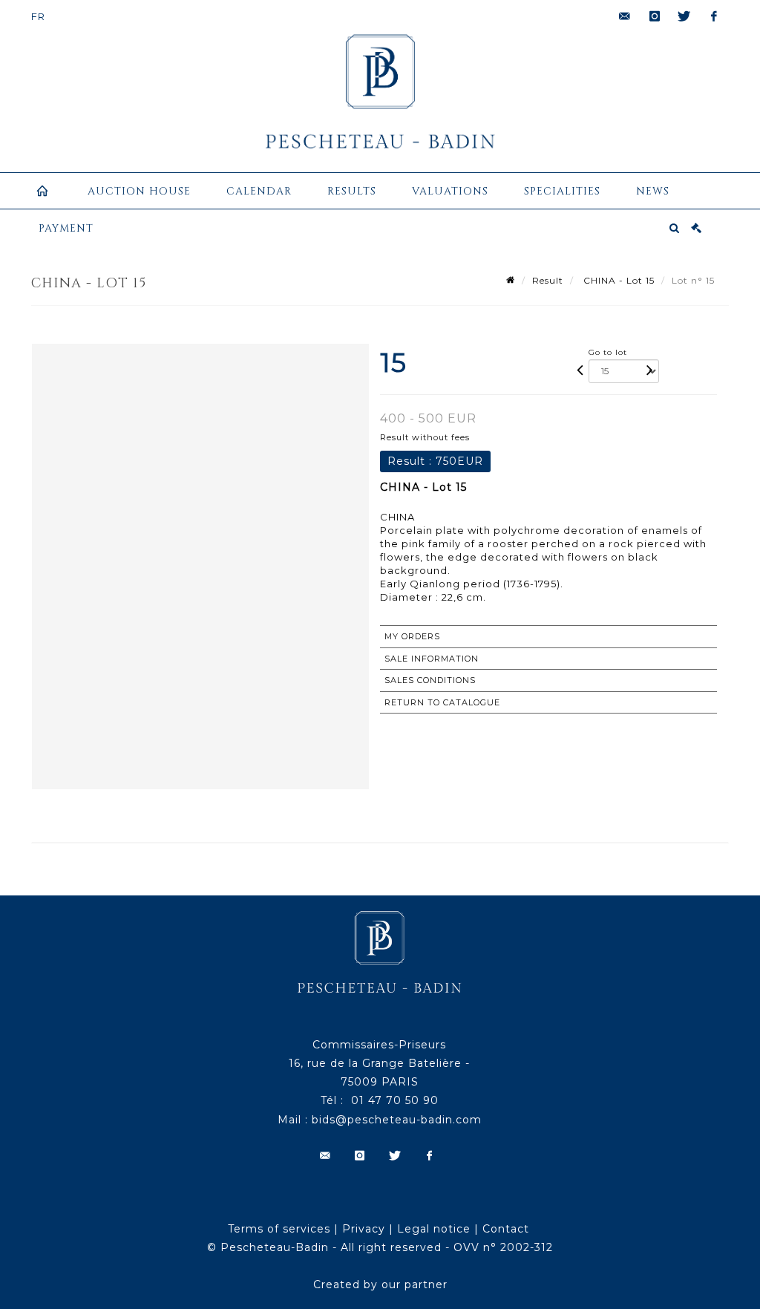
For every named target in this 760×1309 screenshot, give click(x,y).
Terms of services (279, 1228)
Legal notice (434, 1228)
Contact (505, 1228)
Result (547, 280)
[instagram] (654, 16)
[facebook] (714, 16)
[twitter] (684, 16)
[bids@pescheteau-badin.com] (625, 16)
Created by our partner (380, 1284)
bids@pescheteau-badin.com (397, 1119)
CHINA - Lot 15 (617, 280)
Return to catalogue (442, 702)
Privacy (363, 1228)
